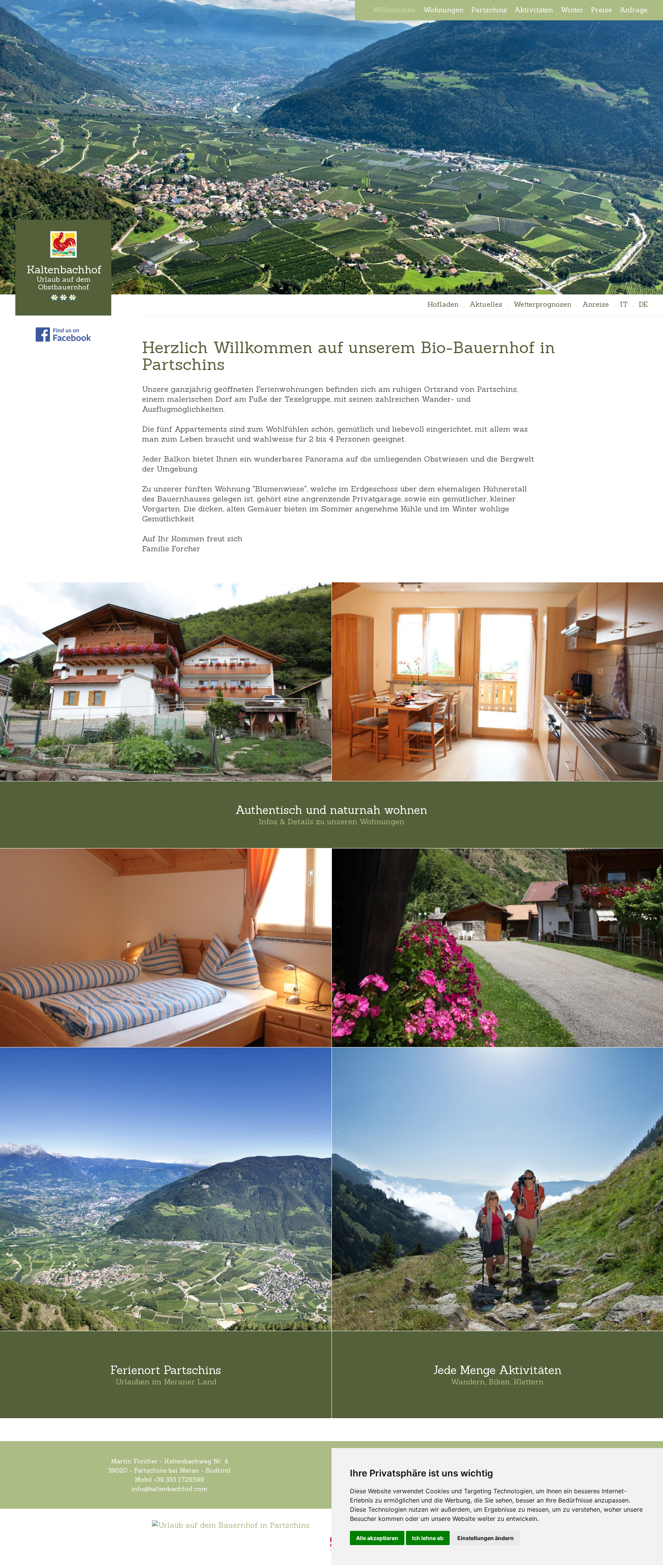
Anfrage (634, 9)
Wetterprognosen (542, 304)
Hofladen (442, 304)
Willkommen (394, 9)
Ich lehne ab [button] (428, 1538)
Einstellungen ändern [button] (485, 1538)
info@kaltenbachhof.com (169, 1489)
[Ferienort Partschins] (166, 1189)
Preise (601, 9)
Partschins (489, 9)
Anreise (595, 304)
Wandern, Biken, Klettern (497, 1381)
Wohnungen (443, 9)
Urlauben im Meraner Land (165, 1381)
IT (624, 304)
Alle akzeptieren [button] (377, 1538)
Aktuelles (486, 304)
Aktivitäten (534, 9)
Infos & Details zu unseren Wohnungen (331, 821)
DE (643, 304)
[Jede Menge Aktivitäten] (497, 1189)
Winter (572, 9)
